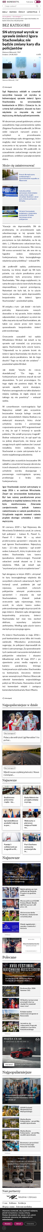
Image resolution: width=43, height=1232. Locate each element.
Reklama (12, 1203)
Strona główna (6, 16)
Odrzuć (18, 1224)
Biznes (13, 12)
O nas (4, 1203)
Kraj (4, 12)
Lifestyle (32, 12)
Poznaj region (14, 972)
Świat (22, 12)
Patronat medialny (24, 1207)
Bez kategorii (17, 16)
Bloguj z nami (8, 1207)
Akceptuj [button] (7, 1224)
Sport (11, 872)
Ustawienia (30, 1224)
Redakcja (22, 1203)
